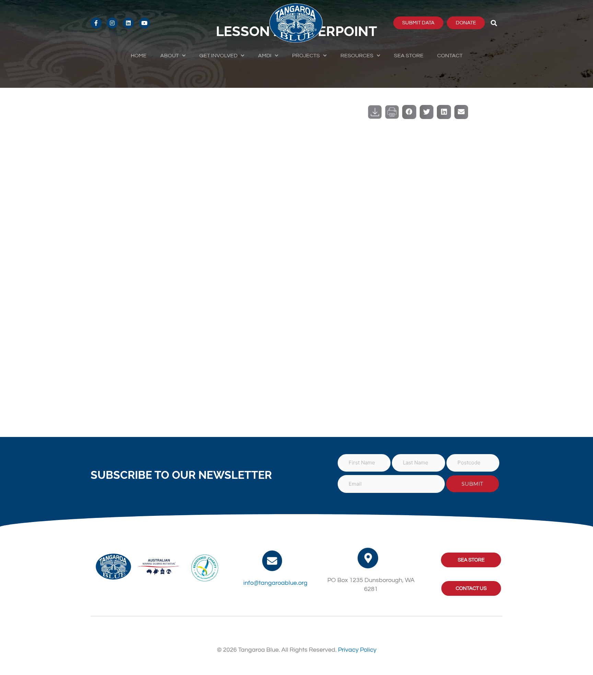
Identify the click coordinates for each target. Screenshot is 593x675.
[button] (494, 22)
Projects (306, 55)
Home (139, 55)
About (169, 55)
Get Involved (218, 55)
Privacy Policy (357, 650)
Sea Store (408, 55)
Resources (356, 55)
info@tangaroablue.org (275, 583)
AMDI (264, 55)
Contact (450, 55)
